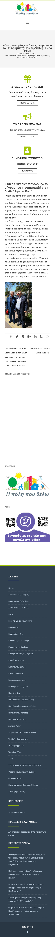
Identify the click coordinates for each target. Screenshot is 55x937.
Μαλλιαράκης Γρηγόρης (18, 686)
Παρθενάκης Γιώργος (17, 719)
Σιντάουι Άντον (14, 726)
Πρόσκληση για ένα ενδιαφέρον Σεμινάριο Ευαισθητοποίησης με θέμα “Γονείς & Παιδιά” (25, 874)
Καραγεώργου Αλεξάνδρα (18, 640)
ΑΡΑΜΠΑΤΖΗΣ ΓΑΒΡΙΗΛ (18, 608)
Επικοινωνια (13, 627)
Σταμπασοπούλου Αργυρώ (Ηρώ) (22, 732)
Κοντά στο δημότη (15, 673)
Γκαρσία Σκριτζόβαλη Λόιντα (20, 621)
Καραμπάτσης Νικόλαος (18, 647)
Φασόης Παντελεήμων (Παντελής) (22, 772)
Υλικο (10, 759)
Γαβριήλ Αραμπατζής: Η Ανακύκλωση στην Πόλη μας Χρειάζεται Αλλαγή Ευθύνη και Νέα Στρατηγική (25, 887)
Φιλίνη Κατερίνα (15, 778)
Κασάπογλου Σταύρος (17, 667)
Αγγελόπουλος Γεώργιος (18, 594)
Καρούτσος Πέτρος (16, 660)
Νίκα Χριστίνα (14, 693)
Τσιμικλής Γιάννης (15, 752)
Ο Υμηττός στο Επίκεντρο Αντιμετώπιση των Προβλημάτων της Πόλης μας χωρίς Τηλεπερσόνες (26, 910)
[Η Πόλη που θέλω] (27, 8)
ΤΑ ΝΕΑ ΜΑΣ (13, 812)
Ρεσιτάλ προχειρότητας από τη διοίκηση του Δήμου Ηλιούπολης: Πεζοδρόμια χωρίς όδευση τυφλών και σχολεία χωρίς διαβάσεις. (16, 357)
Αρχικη (11, 614)
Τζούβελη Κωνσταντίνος (18, 739)
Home (11, 588)
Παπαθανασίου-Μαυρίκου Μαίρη (22, 706)
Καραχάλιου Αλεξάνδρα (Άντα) (20, 654)
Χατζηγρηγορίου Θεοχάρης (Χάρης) (23, 785)
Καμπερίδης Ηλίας (16, 634)
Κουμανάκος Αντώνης (17, 680)
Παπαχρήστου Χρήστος (18, 713)
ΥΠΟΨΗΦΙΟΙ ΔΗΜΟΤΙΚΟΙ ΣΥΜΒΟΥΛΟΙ (24, 765)
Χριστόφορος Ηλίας (16, 791)
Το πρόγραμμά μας (16, 745)
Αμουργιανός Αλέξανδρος (18, 601)
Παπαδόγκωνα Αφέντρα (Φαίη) (21, 700)
